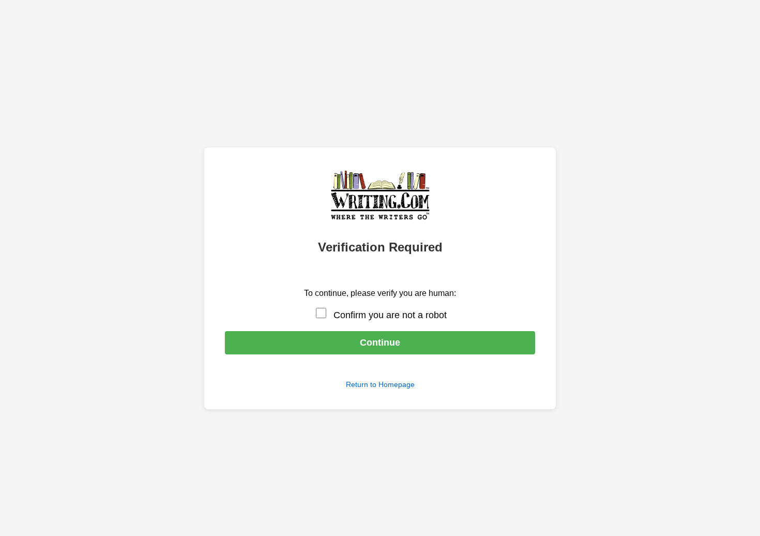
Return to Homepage (380, 384)
